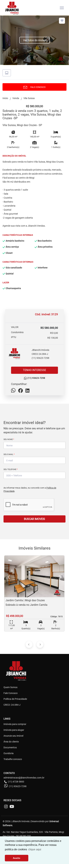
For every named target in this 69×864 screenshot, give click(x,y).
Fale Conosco (11, 693)
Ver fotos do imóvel (34, 40)
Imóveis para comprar (15, 724)
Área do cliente (11, 741)
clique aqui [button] (34, 849)
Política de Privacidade (15, 699)
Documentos (10, 747)
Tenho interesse (34, 370)
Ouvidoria (9, 753)
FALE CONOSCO (37, 87)
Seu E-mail (9, 454)
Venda (15, 98)
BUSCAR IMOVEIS (34, 519)
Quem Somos (10, 687)
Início (5, 98)
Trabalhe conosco (13, 759)
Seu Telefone (11, 469)
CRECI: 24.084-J (12, 704)
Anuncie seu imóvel (13, 735)
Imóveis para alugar (14, 730)
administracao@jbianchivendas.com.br (24, 777)
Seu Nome (9, 439)
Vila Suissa (29, 98)
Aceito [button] (16, 858)
